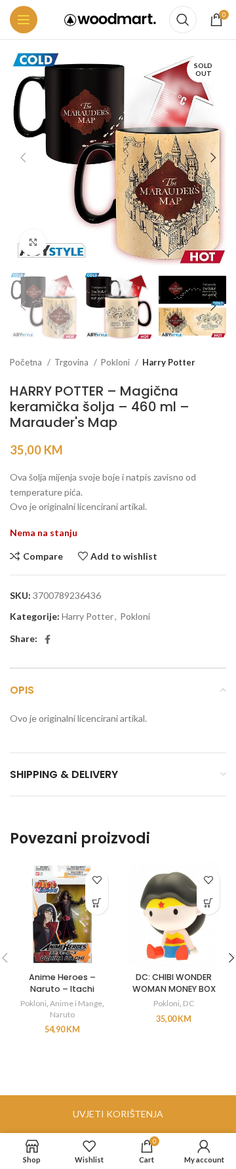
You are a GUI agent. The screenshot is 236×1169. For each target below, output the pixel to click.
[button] (96, 903)
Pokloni (116, 362)
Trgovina (72, 362)
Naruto (62, 1014)
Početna (27, 362)
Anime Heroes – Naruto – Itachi (62, 983)
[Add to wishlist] (96, 880)
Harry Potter (168, 362)
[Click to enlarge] (33, 242)
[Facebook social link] (47, 639)
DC (188, 1003)
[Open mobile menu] (23, 20)
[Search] (183, 20)
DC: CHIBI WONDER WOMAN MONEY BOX (174, 983)
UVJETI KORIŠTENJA (118, 1113)
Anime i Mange (76, 1003)
